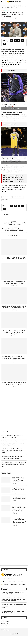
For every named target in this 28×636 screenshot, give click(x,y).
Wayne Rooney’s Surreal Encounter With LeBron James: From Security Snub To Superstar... (14, 358)
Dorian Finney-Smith (7, 197)
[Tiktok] (17, 634)
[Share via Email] (4, 44)
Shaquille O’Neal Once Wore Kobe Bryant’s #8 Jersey (18, 490)
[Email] (15, 634)
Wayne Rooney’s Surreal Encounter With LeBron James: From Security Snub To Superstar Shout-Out (13, 464)
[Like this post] (11, 40)
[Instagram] (13, 634)
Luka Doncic (5, 199)
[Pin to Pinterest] (22, 40)
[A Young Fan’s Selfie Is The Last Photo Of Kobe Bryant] (5, 499)
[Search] (26, 1)
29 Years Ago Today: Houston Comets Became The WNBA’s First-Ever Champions (14, 332)
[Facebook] (10, 634)
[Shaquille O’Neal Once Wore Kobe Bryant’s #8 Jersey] (5, 490)
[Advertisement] (14, 412)
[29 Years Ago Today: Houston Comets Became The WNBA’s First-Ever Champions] (14, 320)
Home (2, 6)
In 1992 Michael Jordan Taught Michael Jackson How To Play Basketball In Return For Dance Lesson (13, 450)
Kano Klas (9, 18)
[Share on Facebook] (15, 40)
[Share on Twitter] (18, 40)
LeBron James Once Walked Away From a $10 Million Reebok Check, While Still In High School (18, 509)
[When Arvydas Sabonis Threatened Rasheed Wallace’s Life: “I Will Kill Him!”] (14, 247)
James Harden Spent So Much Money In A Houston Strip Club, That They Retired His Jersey (19, 480)
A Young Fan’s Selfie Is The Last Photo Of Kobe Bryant (19, 498)
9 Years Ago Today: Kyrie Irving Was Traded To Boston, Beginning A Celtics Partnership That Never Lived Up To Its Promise (12, 443)
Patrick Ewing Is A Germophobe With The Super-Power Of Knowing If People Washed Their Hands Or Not (19, 521)
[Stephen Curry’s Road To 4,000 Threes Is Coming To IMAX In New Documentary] (14, 372)
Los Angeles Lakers (18, 197)
